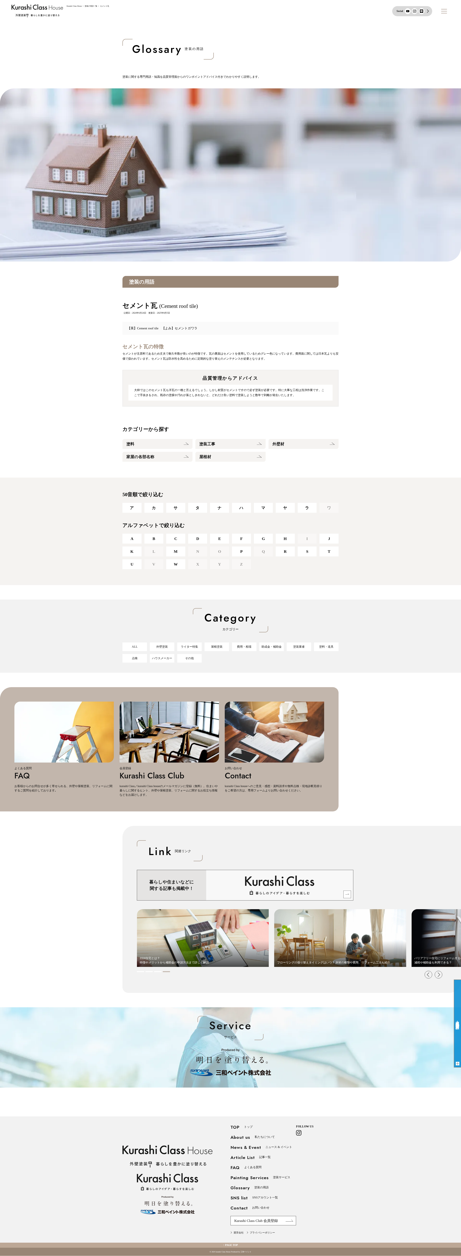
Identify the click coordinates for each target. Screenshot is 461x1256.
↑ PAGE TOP (230, 1245)
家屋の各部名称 (140, 456)
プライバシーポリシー (262, 1232)
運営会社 (239, 1232)
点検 (135, 658)
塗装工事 (207, 444)
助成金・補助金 (271, 646)
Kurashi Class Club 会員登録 (256, 1221)
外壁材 (278, 444)
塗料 (130, 444)
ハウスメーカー (162, 658)
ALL (135, 646)
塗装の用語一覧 (91, 6)
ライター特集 (189, 646)
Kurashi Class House (74, 6)
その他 (189, 658)
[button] (140, 971)
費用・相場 (244, 646)
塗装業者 (299, 646)
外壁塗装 (162, 646)
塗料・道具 (326, 646)
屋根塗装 (217, 646)
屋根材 (205, 456)
